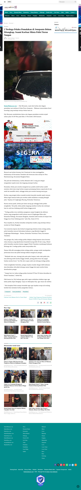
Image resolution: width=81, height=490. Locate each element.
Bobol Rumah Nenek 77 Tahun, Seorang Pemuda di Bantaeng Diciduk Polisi (10, 337)
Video (62, 12)
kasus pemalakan (17, 291)
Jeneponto (49, 15)
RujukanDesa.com (8, 444)
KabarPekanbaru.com (9, 433)
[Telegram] (70, 465)
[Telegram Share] (47, 303)
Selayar (29, 15)
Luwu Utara (44, 449)
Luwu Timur (61, 15)
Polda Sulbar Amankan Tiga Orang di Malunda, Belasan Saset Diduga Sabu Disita (44, 337)
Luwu (54, 15)
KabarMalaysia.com (8, 438)
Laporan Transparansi (61, 469)
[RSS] (75, 465)
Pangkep (35, 15)
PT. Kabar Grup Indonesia (50, 471)
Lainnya (73, 12)
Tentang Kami (13, 469)
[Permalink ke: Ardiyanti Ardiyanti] (5, 38)
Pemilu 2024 (49, 12)
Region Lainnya (70, 15)
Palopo (43, 458)
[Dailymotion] (73, 465)
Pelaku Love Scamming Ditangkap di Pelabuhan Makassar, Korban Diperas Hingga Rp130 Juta (43, 321)
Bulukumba (42, 15)
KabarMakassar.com (8, 426)
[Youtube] (64, 465)
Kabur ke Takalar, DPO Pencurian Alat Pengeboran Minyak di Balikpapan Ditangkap (10, 321)
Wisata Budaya (34, 12)
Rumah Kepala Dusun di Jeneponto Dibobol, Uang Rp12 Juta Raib (27, 337)
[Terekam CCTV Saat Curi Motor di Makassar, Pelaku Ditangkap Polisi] (28, 314)
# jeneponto (7, 291)
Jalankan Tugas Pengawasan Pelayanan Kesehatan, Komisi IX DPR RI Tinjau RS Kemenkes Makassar (40, 297)
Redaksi (34, 469)
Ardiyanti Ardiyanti (11, 38)
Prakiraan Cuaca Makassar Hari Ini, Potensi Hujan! (15, 296)
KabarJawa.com (7, 431)
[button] (75, 1)
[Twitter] (58, 465)
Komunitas (26, 12)
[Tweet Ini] (41, 303)
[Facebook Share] (38, 303)
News (11, 12)
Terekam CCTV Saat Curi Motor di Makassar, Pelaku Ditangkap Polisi (27, 321)
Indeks (9, 1)
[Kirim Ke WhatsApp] (51, 303)
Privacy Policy (27, 469)
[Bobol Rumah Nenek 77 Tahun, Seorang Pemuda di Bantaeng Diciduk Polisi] (11, 330)
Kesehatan (25, 444)
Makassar (7, 15)
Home (6, 12)
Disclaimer (40, 469)
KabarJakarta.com (8, 429)
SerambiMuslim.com (8, 442)
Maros (12, 15)
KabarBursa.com (7, 440)
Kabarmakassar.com (28, 471)
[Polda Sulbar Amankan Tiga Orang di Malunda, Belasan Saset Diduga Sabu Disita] (44, 330)
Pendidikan (25, 447)
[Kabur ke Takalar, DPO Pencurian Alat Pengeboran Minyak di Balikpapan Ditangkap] (11, 314)
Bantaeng (23, 15)
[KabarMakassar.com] (10, 7)
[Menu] (5, 1)
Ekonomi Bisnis (18, 12)
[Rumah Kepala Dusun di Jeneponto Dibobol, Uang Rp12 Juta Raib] (28, 330)
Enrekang (44, 456)
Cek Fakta (56, 12)
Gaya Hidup (25, 449)
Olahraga (42, 12)
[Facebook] (55, 465)
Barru (43, 451)
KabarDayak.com (8, 435)
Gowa (17, 15)
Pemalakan (25, 291)
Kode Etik (20, 469)
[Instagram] (61, 465)
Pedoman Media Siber (49, 469)
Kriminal (6, 26)
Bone (43, 453)
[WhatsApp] (67, 465)
